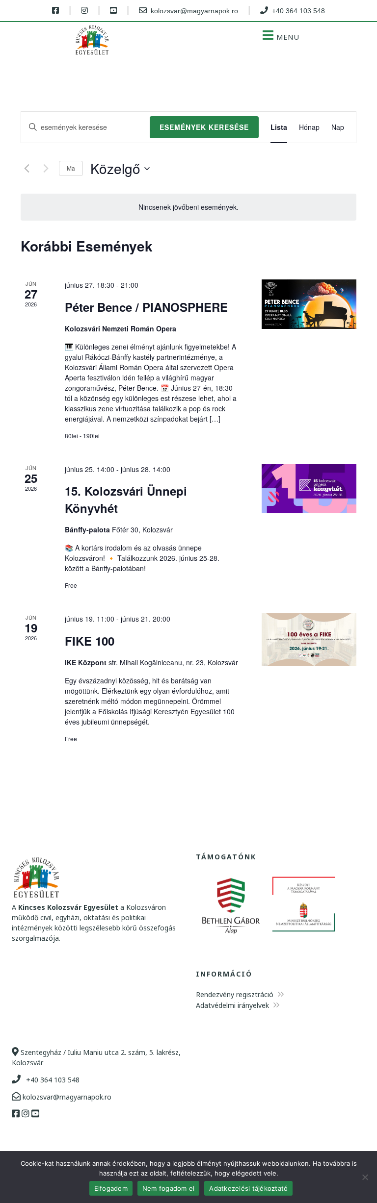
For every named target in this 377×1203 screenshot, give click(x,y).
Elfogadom (111, 1188)
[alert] (188, 207)
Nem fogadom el (168, 1188)
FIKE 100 (89, 640)
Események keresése (204, 127)
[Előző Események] (26, 169)
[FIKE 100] (309, 639)
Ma (71, 168)
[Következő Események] (46, 169)
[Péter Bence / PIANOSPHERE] (309, 304)
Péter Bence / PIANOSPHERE (146, 307)
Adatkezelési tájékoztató (248, 1188)
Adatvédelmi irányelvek (233, 1005)
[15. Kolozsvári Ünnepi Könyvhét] (309, 488)
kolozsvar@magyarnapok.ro (66, 1097)
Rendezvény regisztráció (235, 994)
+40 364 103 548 (52, 1079)
